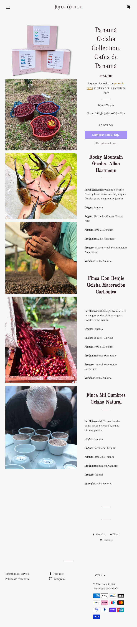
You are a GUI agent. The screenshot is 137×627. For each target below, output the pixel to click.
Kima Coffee (109, 584)
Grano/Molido (106, 105)
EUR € (98, 575)
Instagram (59, 578)
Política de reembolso (17, 578)
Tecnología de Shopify (105, 588)
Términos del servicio (17, 573)
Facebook (58, 573)
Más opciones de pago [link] (106, 143)
